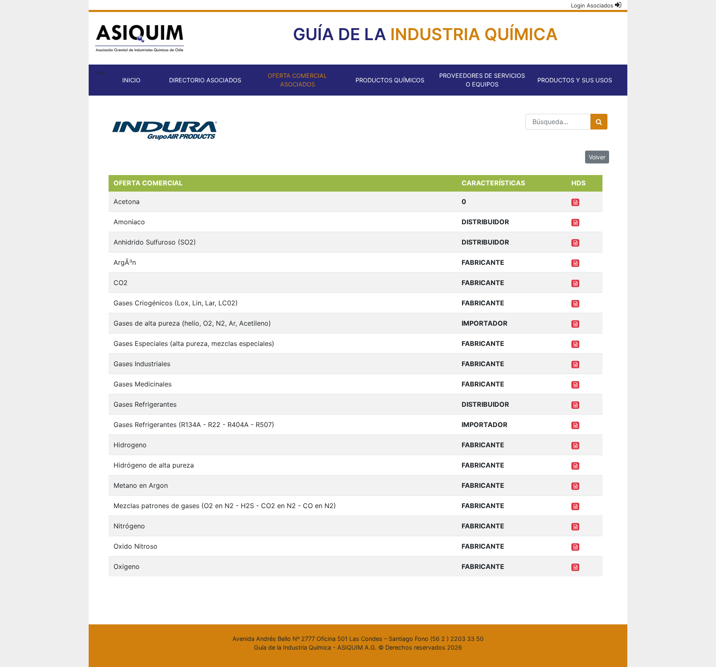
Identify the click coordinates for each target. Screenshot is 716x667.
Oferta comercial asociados (297, 80)
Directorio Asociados (205, 80)
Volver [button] (597, 157)
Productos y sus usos (574, 80)
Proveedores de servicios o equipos (482, 80)
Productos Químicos (390, 80)
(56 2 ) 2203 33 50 (457, 638)
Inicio (131, 80)
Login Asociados (593, 5)
